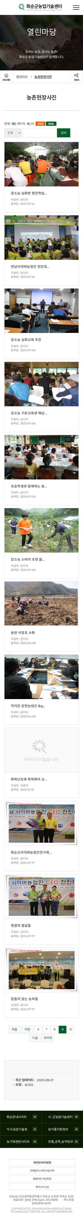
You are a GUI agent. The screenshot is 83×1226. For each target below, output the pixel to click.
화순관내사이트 (17, 1117)
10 (70, 1029)
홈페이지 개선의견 (42, 1178)
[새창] (39, 123)
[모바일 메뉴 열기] (76, 7)
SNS (76, 79)
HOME (6, 79)
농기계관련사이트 (18, 1142)
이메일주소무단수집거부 (42, 1170)
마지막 (48, 1038)
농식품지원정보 (58, 1129)
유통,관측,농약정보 (60, 1142)
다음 (35, 1038)
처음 (14, 1029)
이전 (27, 1029)
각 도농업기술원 (17, 1129)
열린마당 (22, 77)
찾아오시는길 (42, 1186)
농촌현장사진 (43, 77)
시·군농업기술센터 (60, 1117)
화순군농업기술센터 (41, 7)
